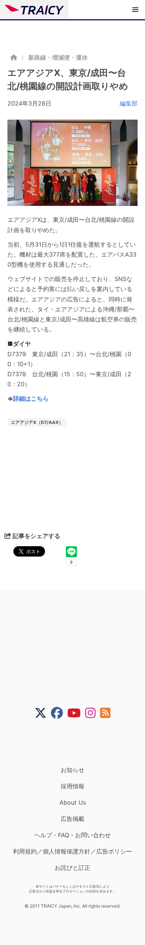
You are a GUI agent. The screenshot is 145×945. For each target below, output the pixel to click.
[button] (135, 9)
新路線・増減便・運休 (58, 57)
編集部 (129, 103)
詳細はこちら (31, 398)
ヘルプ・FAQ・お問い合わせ (72, 835)
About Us (72, 802)
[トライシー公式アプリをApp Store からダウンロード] (77, 742)
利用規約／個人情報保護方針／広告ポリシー (72, 851)
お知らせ (72, 770)
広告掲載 (72, 818)
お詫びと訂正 (72, 867)
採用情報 (72, 786)
